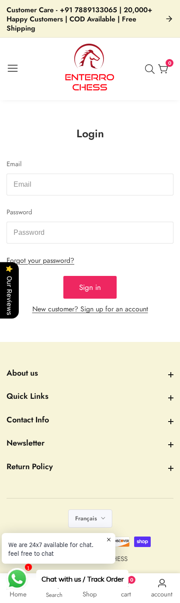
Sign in (90, 287)
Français (87, 518)
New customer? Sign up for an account (90, 309)
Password (19, 212)
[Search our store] (151, 69)
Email (14, 164)
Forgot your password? (40, 260)
